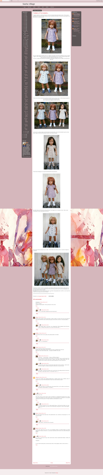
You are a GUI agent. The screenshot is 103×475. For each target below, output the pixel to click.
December (26, 31)
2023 (24, 17)
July (25, 40)
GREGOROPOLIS (76, 18)
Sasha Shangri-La (77, 25)
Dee (39, 363)
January (26, 132)
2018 (24, 24)
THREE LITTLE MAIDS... (26, 68)
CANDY (38, 7)
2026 (24, 13)
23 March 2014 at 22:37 (42, 333)
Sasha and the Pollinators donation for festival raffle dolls (77, 23)
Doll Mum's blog (76, 21)
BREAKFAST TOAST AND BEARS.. (26, 90)
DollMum (37, 333)
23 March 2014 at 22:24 (42, 317)
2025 (24, 15)
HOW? (25, 80)
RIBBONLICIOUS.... (26, 54)
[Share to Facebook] (52, 296)
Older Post (68, 462)
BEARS (47, 7)
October (26, 35)
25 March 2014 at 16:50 (42, 428)
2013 (24, 134)
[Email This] (49, 296)
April (25, 44)
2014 (24, 30)
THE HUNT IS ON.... (26, 87)
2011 (24, 137)
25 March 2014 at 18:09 (42, 436)
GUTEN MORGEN (26, 75)
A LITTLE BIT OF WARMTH (26, 125)
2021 (24, 20)
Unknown (37, 377)
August (26, 39)
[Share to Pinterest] (53, 296)
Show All (79, 32)
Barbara (37, 428)
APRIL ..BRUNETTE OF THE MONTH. (26, 49)
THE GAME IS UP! (25, 129)
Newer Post (35, 462)
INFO (43, 7)
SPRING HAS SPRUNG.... (26, 71)
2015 (24, 28)
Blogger (57, 472)
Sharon (37, 413)
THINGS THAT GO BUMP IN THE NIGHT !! (26, 95)
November (26, 33)
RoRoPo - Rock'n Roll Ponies (76, 29)
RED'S (34, 7)
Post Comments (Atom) (53, 466)
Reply (37, 313)
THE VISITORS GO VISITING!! (26, 101)
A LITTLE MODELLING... (26, 104)
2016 (24, 27)
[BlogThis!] (50, 296)
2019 (24, 23)
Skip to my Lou (76, 26)
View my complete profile (26, 156)
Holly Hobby (75, 19)
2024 (24, 16)
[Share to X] (51, 296)
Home (25, 7)
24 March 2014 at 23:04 (44, 363)
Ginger (37, 317)
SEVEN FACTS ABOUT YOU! (26, 57)
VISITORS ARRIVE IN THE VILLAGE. (26, 108)
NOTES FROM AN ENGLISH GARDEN (77, 14)
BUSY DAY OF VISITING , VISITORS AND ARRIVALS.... (26, 114)
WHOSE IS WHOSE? (26, 78)
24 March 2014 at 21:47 (42, 413)
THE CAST (29, 7)
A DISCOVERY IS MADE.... (26, 83)
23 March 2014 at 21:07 (43, 302)
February (26, 131)
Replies (38, 323)
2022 (24, 19)
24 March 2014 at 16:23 (42, 377)
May (25, 43)
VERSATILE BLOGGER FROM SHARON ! (26, 63)
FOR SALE (52, 7)
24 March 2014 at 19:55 (42, 393)
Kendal (37, 347)
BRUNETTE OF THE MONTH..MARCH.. (26, 120)
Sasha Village (29, 4)
